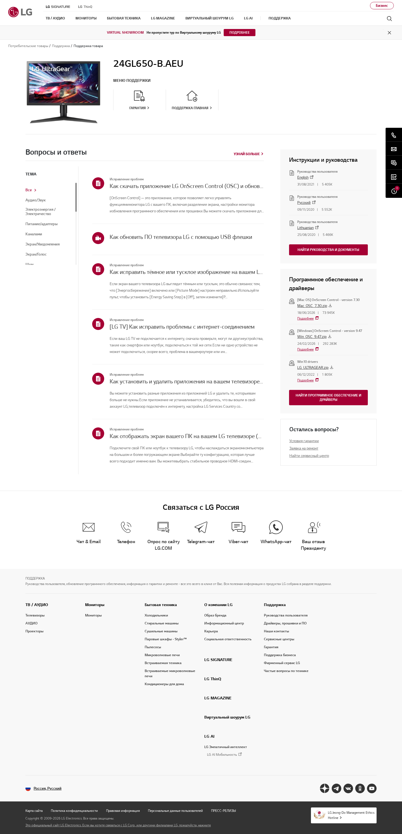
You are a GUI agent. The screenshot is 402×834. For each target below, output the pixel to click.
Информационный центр (224, 623)
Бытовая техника (161, 604)
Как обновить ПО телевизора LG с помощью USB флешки (181, 237)
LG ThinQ (212, 679)
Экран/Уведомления (42, 244)
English (302, 177)
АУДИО (31, 623)
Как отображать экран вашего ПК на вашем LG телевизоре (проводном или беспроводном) (187, 436)
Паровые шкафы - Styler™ (166, 639)
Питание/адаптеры (41, 224)
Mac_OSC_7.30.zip (312, 305)
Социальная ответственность (228, 639)
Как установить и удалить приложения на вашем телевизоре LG (187, 381)
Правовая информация (123, 810)
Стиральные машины (162, 623)
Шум (29, 264)
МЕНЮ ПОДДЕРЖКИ (132, 80)
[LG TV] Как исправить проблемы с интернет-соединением (182, 327)
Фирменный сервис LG (282, 663)
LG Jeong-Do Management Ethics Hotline (351, 815)
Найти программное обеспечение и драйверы (328, 397)
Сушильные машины (161, 631)
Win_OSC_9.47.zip (312, 336)
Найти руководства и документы (328, 249)
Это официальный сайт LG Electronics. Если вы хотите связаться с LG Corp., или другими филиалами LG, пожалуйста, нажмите (118, 825)
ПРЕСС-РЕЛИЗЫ (223, 810)
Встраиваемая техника (163, 663)
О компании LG (218, 604)
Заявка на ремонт (303, 448)
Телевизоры (35, 615)
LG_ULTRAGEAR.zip (312, 367)
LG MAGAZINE (218, 698)
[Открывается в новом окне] (325, 788)
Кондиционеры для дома (164, 684)
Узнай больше (247, 154)
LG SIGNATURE (218, 659)
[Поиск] (389, 18)
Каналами (33, 234)
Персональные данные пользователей (175, 810)
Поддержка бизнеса (280, 655)
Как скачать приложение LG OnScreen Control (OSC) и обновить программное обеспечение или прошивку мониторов (187, 186)
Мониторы (94, 604)
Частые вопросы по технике (286, 670)
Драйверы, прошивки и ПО (285, 623)
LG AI (209, 736)
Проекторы (34, 631)
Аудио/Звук (35, 200)
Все (28, 190)
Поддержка (275, 604)
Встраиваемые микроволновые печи (170, 673)
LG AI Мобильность (222, 754)
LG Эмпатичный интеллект (225, 747)
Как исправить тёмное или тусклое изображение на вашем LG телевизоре (187, 272)
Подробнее (239, 32)
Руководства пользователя (286, 615)
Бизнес (382, 5)
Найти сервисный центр (309, 455)
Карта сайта (34, 810)
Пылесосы (153, 647)
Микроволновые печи (162, 655)
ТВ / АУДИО (36, 604)
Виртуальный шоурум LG (227, 717)
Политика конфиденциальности (74, 810)
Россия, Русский (48, 788)
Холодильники (156, 615)
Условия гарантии (304, 441)
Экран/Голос (36, 254)
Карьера (211, 631)
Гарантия (271, 647)
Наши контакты (276, 631)
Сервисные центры (279, 639)
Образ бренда (215, 615)
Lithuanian (305, 227)
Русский (304, 202)
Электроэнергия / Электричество (40, 211)
